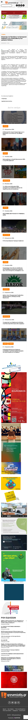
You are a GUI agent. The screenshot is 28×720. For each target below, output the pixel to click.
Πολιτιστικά (6, 180)
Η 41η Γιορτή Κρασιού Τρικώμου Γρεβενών (13, 240)
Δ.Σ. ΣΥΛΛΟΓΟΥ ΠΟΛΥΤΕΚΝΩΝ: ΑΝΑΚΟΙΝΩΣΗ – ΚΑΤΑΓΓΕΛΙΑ (11, 627)
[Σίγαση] (23, 516)
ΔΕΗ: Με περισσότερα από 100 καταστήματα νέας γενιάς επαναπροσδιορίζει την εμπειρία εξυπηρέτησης (13, 632)
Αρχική (4, 709)
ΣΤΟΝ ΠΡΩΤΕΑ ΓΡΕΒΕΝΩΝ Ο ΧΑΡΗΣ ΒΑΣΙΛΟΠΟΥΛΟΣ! (12, 653)
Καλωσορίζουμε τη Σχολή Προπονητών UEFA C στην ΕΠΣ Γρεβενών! (14, 160)
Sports (5, 153)
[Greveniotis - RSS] (23, 5)
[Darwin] (17, 717)
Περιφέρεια (6, 289)
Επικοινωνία (22, 710)
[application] (14, 510)
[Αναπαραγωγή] (2, 516)
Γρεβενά (5, 126)
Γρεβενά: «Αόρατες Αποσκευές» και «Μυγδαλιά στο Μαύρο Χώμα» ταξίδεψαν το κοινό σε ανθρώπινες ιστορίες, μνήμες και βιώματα (12, 621)
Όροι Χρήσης (11, 709)
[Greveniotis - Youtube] (21, 5)
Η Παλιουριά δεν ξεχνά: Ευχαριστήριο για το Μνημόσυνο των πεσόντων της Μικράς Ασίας (13, 133)
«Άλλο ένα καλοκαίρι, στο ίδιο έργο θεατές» (11, 636)
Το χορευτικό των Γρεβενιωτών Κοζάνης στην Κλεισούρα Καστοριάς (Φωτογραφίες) (13, 323)
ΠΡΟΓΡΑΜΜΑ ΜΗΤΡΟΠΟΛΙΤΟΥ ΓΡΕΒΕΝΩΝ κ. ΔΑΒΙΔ (14, 214)
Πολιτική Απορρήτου (20, 709)
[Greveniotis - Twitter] (19, 5)
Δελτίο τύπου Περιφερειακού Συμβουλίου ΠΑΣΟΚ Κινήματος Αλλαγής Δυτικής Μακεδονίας (13, 296)
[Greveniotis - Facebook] (17, 5)
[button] (14, 510)
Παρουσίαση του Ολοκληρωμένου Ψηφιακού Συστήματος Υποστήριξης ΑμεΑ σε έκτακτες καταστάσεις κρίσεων (11, 658)
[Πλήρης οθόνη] (25, 516)
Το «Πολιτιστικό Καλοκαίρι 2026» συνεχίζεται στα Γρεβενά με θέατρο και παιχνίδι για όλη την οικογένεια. (12, 188)
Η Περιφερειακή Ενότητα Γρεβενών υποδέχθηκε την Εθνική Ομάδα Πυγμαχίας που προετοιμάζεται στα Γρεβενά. (13, 351)
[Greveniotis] (11, 2)
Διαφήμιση (15, 710)
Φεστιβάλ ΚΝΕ (4, 640)
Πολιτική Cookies (7, 710)
